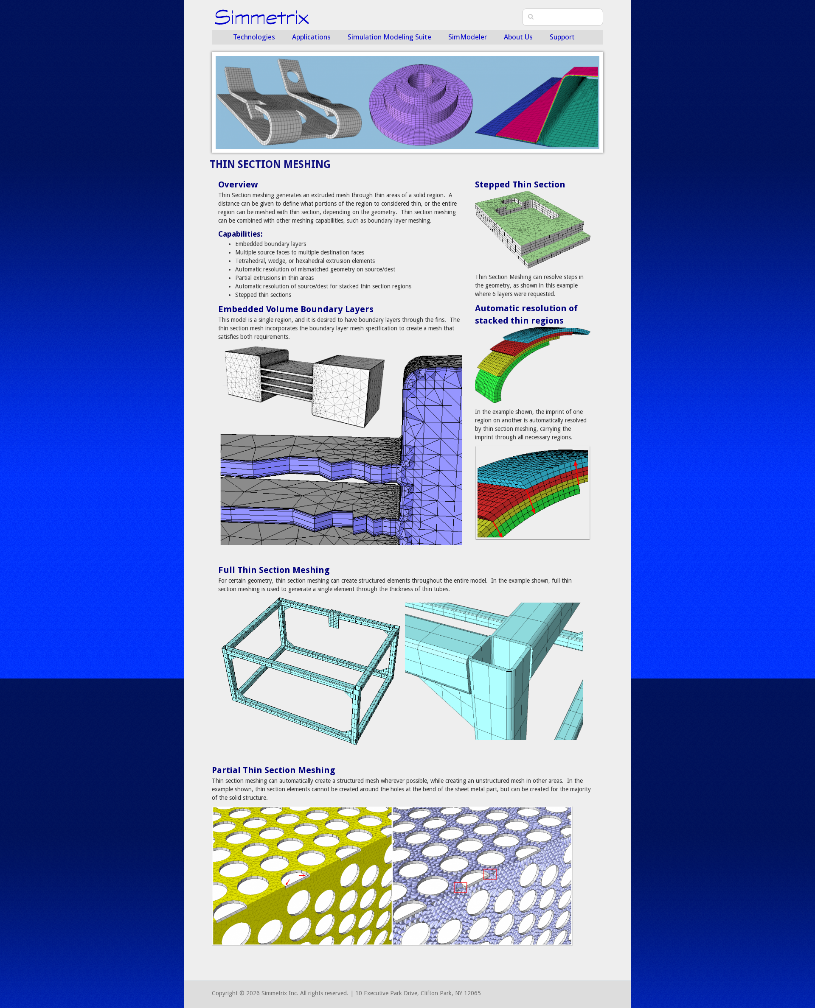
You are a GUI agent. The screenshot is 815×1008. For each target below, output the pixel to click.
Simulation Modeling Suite (389, 37)
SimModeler (467, 37)
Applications (311, 37)
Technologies (254, 37)
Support (562, 37)
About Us (518, 37)
